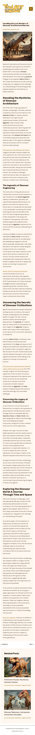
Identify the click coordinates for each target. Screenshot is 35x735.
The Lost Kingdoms (9, 617)
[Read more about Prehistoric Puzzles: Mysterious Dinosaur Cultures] (17, 667)
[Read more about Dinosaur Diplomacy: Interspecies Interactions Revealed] (17, 699)
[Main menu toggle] (31, 9)
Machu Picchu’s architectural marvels (15, 271)
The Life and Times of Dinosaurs (12, 685)
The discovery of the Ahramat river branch (16, 150)
